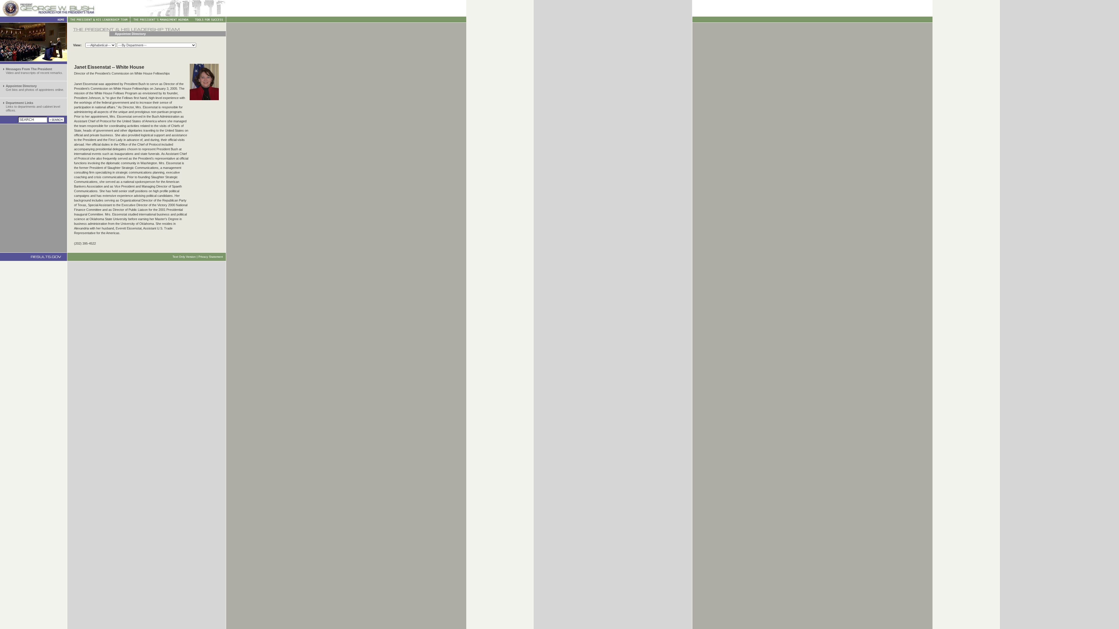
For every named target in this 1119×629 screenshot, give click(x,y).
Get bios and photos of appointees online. (35, 87)
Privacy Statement (210, 256)
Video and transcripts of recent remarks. (34, 71)
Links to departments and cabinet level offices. (33, 106)
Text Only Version (184, 256)
